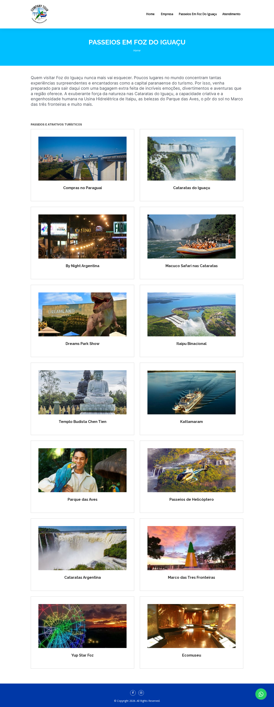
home (150, 14)
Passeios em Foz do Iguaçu (198, 14)
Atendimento (231, 14)
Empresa (167, 14)
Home (136, 50)
